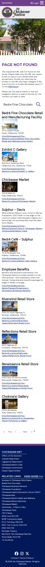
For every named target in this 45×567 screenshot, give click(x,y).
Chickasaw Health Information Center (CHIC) (21, 492)
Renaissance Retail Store (20, 364)
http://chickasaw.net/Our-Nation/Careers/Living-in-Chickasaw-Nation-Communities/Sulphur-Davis (22, 228)
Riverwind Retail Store (18, 299)
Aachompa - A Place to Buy (14, 507)
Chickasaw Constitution (12, 468)
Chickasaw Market (15, 180)
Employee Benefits (15, 269)
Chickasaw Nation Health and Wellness (18, 498)
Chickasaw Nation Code (12, 465)
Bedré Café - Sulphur (17, 239)
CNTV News (7, 513)
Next (25, 431)
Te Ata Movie (7, 540)
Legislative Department (12, 462)
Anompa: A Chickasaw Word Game (17, 480)
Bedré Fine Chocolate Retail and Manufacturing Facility (22, 115)
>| (31, 431)
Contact (14, 558)
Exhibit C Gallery (14, 149)
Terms (22, 558)
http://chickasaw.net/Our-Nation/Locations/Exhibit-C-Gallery (18, 170)
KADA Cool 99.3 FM (10, 516)
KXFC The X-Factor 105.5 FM (14, 525)
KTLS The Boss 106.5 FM (12, 522)
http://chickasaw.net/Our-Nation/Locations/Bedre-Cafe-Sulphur (19, 259)
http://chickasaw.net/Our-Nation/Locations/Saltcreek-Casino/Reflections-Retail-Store (16, 353)
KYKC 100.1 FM (8, 528)
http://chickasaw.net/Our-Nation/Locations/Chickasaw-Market (19, 200)
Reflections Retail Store (19, 331)
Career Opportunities (11, 471)
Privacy (30, 558)
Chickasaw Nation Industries (14, 501)
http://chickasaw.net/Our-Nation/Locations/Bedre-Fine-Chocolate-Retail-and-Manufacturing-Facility (21, 138)
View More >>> (33, 476)
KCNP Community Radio (12, 519)
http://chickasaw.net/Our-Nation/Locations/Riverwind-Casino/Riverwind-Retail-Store (16, 320)
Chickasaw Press (9, 510)
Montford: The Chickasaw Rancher (16, 534)
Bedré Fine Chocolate (11, 483)
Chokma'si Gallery (15, 396)
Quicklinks (7, 2)
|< (4, 431)
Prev (10, 431)
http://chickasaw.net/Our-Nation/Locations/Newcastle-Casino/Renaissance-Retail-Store (17, 385)
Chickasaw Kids (8, 495)
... (19, 431)
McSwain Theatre (9, 531)
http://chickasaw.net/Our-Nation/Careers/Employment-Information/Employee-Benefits (16, 288)
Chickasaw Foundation (11, 489)
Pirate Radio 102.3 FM (11, 537)
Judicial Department (10, 459)
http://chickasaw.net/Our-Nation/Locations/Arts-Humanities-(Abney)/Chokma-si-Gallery (18, 418)
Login (35, 3)
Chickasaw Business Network (14, 486)
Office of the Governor (12, 456)
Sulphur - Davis (13, 210)
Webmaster (13, 86)
